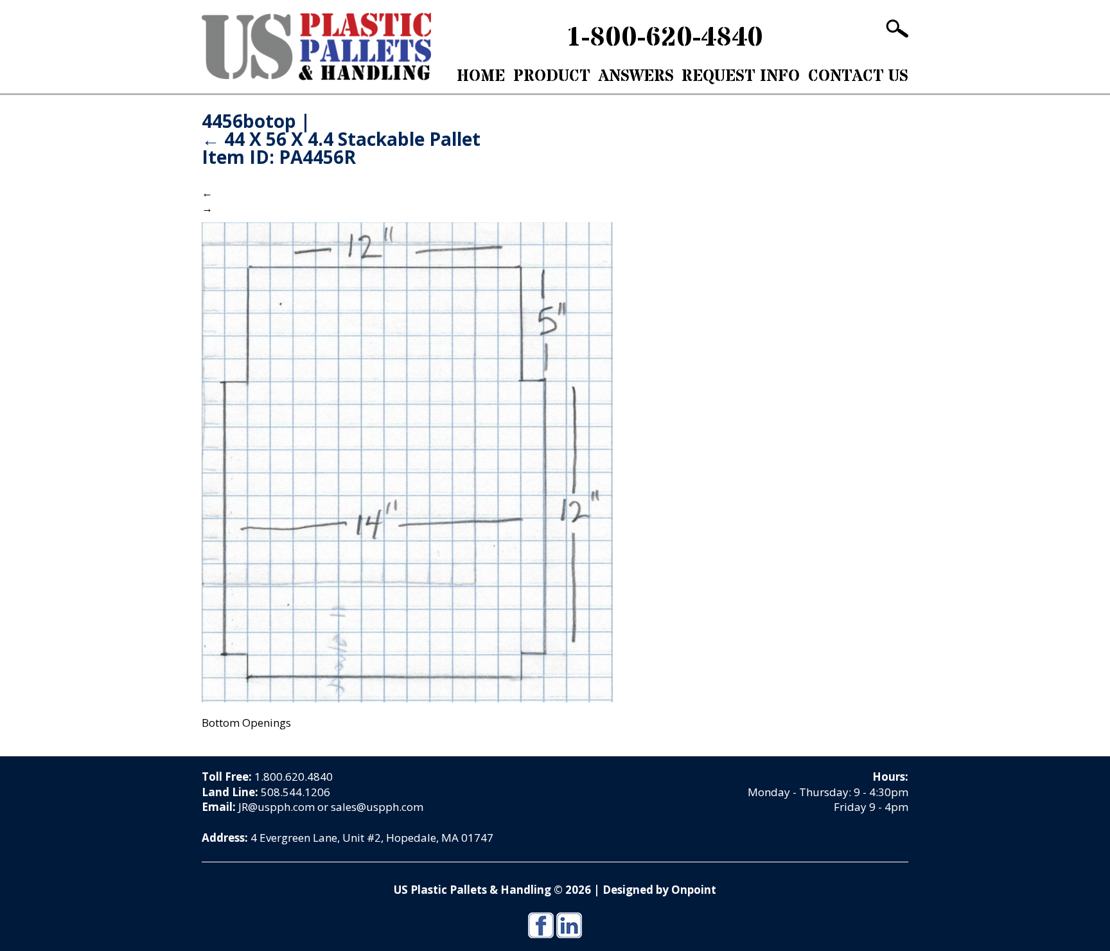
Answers (636, 76)
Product (551, 76)
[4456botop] (407, 461)
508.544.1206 (295, 792)
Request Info (741, 76)
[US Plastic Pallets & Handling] (316, 46)
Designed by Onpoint (659, 889)
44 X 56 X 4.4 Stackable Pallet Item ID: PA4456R (341, 148)
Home (481, 76)
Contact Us (858, 76)
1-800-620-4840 (664, 38)
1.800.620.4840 (293, 776)
